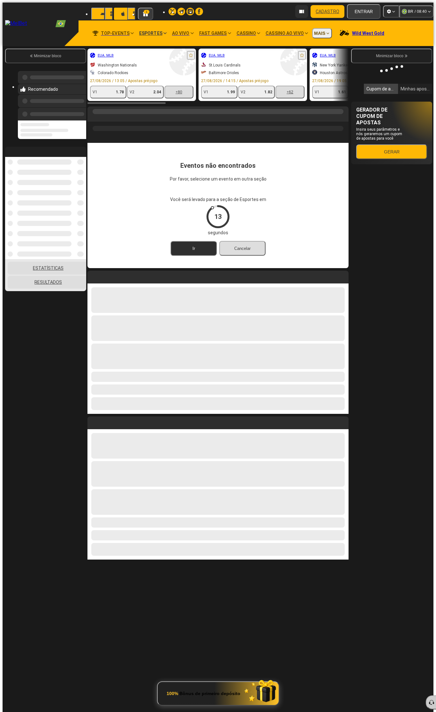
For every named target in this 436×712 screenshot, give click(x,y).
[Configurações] (391, 11)
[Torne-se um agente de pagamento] (301, 11)
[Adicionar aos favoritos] (191, 55)
